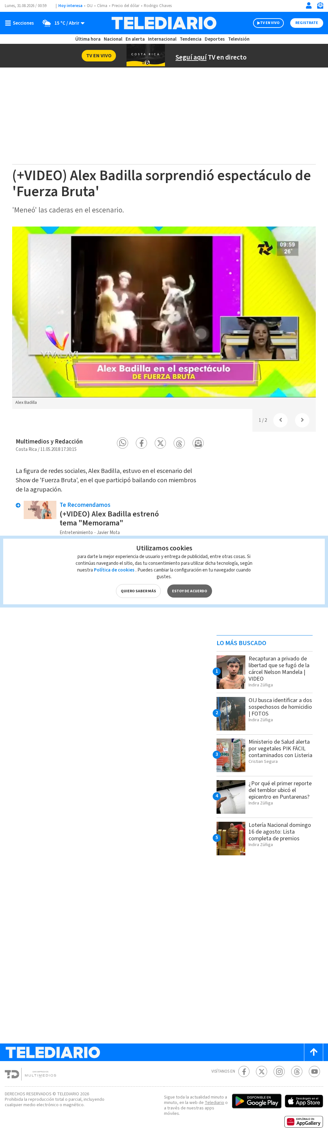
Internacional (162, 39)
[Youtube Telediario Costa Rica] (314, 1071)
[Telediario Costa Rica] (164, 23)
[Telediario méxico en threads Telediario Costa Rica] (296, 1071)
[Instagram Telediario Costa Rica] (279, 1071)
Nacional (113, 39)
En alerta (135, 39)
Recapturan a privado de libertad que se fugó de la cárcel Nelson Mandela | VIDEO (279, 669)
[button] (122, 443)
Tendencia (190, 39)
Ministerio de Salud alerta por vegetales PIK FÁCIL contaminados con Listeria (280, 748)
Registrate (306, 23)
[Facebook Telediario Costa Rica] (244, 1071)
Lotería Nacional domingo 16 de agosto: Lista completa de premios (280, 832)
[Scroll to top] (313, 1052)
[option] (164, 318)
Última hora (88, 39)
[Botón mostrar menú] (21, 23)
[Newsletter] (320, 7)
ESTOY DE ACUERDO (189, 591)
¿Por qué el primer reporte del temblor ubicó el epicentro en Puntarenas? (280, 790)
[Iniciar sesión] (309, 5)
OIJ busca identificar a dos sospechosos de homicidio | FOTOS (280, 707)
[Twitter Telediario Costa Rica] (261, 1071)
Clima (102, 6)
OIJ (90, 6)
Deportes (215, 39)
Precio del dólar (125, 6)
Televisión (239, 39)
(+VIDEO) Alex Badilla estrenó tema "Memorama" (109, 518)
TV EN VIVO (270, 23)
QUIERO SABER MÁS (138, 591)
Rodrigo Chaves (158, 6)
